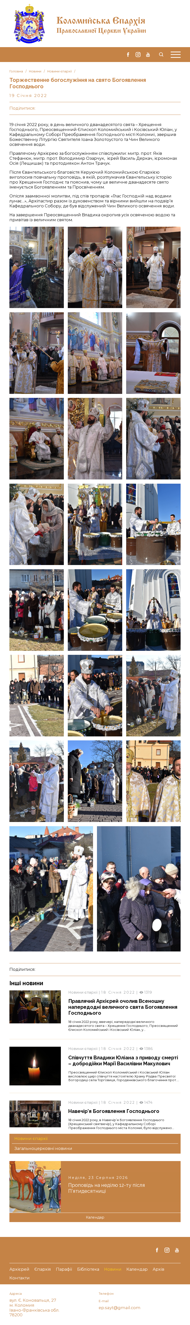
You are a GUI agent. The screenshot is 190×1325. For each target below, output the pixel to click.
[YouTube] (148, 54)
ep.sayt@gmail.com (120, 1307)
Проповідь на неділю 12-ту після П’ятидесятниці (106, 1188)
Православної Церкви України (101, 29)
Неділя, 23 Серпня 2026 (98, 1177)
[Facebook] (128, 54)
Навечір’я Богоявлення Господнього (113, 1111)
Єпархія (42, 1269)
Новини (35, 71)
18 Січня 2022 (118, 992)
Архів (158, 1269)
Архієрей (19, 1269)
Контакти (19, 1278)
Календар (95, 1217)
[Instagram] (138, 54)
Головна (16, 71)
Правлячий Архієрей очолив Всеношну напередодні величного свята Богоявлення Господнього (122, 1007)
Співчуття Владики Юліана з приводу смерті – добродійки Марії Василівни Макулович (123, 1061)
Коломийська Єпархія (100, 19)
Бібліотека (88, 1269)
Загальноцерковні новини (43, 1148)
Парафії (64, 1269)
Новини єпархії (59, 71)
